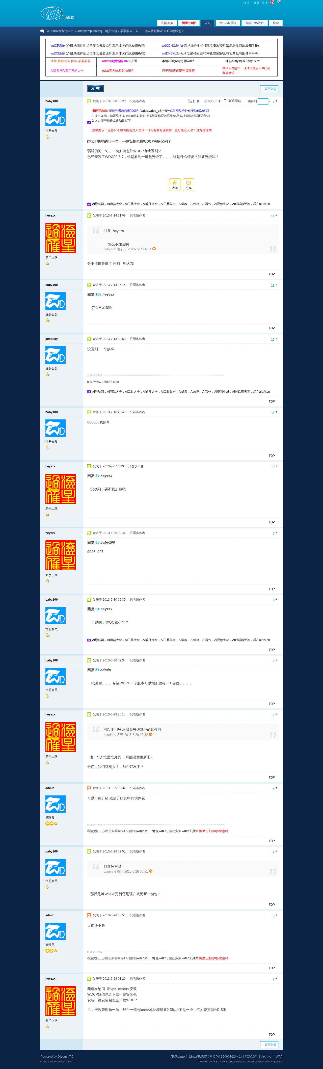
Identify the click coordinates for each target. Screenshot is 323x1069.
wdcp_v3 (155, 111)
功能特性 (80, 45)
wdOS (163, 831)
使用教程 (138, 45)
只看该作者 (137, 101)
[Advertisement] (184, 135)
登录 (256, 3)
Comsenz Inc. (64, 1061)
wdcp (144, 111)
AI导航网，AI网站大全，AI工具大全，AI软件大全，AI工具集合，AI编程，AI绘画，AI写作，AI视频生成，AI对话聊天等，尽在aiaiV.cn (181, 204)
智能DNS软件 (254, 23)
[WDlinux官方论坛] (57, 19)
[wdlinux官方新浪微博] (272, 3)
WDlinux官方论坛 (58, 31)
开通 (134, 61)
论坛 (208, 23)
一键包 (166, 111)
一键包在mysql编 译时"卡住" (241, 61)
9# (97, 476)
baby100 (51, 101)
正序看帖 (235, 101)
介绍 (70, 45)
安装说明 (105, 45)
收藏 (175, 188)
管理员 (50, 817)
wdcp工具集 (190, 831)
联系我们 (251, 1056)
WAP (279, 1056)
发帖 (96, 88)
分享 (189, 188)
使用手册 (252, 45)
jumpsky (51, 339)
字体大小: (210, 101)
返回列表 (270, 89)
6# (97, 609)
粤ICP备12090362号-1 (225, 1056)
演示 (115, 45)
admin (49, 788)
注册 (247, 3)
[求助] (91, 141)
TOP (272, 274)
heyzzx (50, 215)
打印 (196, 101)
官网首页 (167, 23)
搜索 (276, 23)
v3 (146, 831)
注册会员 (51, 130)
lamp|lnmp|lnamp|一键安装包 (97, 31)
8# (97, 542)
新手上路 (51, 257)
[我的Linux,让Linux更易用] (189, 1056)
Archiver (267, 1056)
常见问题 (125, 45)
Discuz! (63, 1056)
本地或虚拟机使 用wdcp (178, 61)
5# (97, 670)
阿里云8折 (189, 23)
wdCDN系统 (228, 23)
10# (98, 294)
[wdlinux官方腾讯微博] (279, 3)
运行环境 (93, 45)
